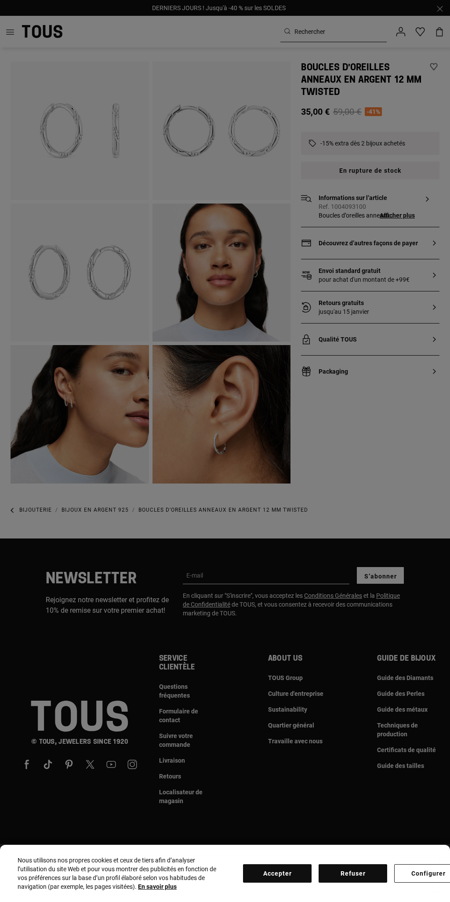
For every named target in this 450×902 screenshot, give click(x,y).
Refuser (353, 873)
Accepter (277, 873)
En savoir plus (157, 886)
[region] (225, 873)
